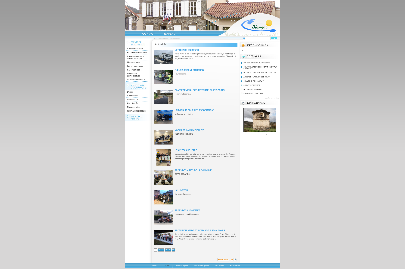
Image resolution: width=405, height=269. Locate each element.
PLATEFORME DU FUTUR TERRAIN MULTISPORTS (200, 90)
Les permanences (135, 66)
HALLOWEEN (181, 190)
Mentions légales (182, 265)
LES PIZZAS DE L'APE (186, 150)
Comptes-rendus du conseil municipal (135, 57)
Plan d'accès (132, 103)
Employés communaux (137, 52)
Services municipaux (136, 80)
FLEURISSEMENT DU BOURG (189, 70)
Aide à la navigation (201, 265)
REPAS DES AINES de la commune (193, 170)
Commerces (132, 96)
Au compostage (277, 50)
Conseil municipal (135, 49)
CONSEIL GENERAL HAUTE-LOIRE (256, 63)
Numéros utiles (133, 107)
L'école (130, 92)
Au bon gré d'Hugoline (253, 93)
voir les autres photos (271, 135)
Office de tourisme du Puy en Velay (259, 73)
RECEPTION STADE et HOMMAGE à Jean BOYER (200, 230)
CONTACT (148, 33)
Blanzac (169, 33)
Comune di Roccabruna (253, 81)
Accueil (247, 24)
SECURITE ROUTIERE (251, 85)
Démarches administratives (133, 75)
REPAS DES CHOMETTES (187, 210)
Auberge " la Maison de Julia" (256, 77)
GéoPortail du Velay (252, 89)
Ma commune (235, 265)
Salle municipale (134, 70)
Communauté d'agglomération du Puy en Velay (260, 68)
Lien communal (133, 62)
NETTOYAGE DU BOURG (187, 50)
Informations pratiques (136, 111)
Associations (132, 99)
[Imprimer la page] (235, 261)
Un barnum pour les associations (194, 110)
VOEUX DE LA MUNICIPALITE (189, 130)
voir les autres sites (272, 98)
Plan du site (219, 265)
